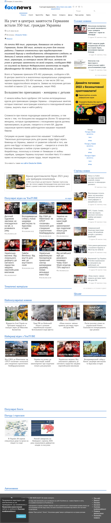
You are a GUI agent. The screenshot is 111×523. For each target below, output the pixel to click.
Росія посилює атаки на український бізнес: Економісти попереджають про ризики (94, 326)
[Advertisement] (55, 386)
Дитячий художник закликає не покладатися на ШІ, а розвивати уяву (11, 223)
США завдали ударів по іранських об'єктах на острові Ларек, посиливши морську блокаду (96, 48)
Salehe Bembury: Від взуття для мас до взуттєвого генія (28, 259)
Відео (48, 15)
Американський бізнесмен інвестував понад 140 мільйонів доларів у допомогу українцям (96, 232)
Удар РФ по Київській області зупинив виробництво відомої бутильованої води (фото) (42, 326)
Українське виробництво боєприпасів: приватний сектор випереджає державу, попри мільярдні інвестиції (45, 264)
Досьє (70, 15)
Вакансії (97, 500)
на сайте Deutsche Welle (31, 163)
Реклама (97, 502)
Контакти (97, 504)
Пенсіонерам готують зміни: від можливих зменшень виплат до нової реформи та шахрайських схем (96, 197)
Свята (88, 15)
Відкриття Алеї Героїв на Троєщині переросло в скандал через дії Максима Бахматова (16, 326)
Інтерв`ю (62, 15)
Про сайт (97, 498)
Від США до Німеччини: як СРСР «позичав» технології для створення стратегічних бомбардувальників (16, 362)
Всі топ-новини (100, 75)
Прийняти (21, 516)
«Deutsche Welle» (21, 35)
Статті (31, 15)
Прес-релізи (79, 15)
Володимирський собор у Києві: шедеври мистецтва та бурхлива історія (30, 222)
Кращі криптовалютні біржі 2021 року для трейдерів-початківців (47, 177)
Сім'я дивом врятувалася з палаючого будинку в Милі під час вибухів (97, 248)
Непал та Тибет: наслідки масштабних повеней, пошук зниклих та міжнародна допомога (96, 180)
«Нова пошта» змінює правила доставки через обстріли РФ (97, 278)
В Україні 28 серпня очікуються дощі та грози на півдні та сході (16, 441)
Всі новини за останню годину (94, 288)
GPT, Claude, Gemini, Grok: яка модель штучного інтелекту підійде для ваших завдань (95, 215)
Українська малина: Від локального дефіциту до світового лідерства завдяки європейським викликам (12, 262)
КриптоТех (39, 15)
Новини (23, 15)
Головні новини (82, 21)
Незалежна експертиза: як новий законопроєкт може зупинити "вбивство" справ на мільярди (97, 30)
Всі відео (68, 198)
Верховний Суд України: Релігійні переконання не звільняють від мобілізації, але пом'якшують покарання (97, 263)
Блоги (54, 15)
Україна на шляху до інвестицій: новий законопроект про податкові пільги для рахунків (63, 224)
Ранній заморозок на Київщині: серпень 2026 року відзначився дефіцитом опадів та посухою (42, 442)
